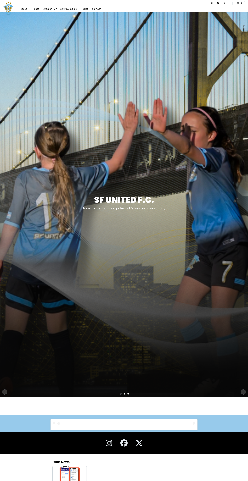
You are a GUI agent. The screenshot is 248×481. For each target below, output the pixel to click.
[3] (128, 394)
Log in (239, 3)
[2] (124, 394)
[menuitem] (25, 9)
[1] (121, 394)
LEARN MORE (124, 213)
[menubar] (61, 9)
